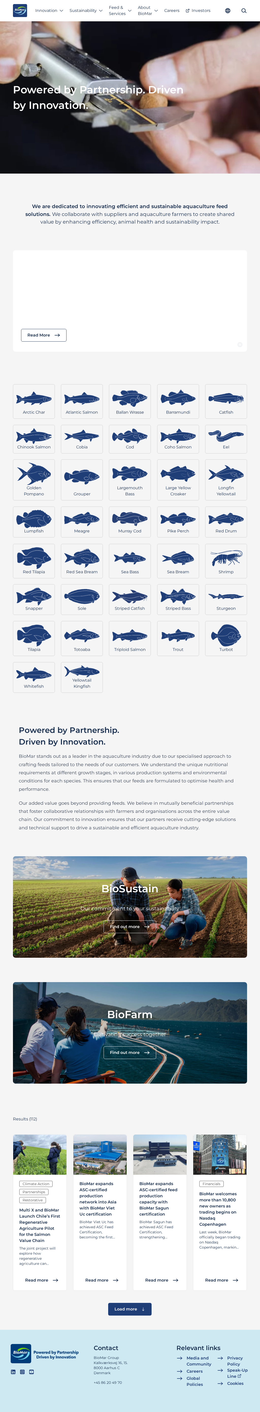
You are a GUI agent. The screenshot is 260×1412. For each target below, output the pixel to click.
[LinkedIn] (13, 1371)
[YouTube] (31, 1371)
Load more (126, 1309)
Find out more (125, 926)
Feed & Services (117, 10)
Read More (38, 335)
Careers (172, 10)
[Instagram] (22, 1371)
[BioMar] (20, 10)
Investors (201, 10)
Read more (36, 1280)
